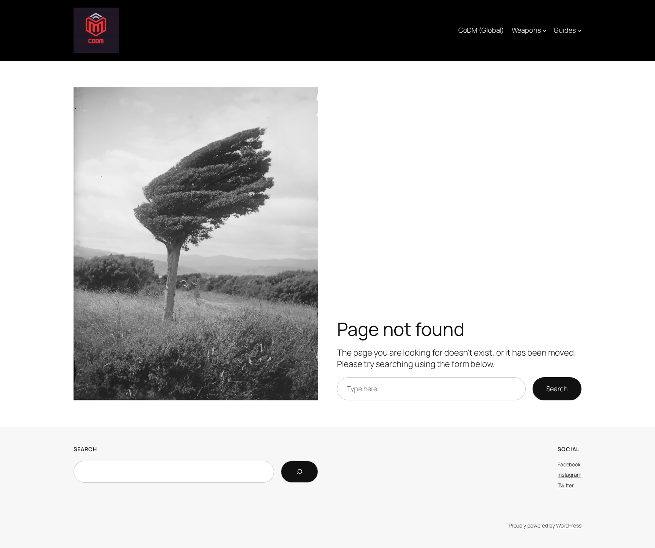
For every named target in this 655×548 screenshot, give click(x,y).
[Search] (299, 472)
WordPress (568, 525)
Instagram (569, 474)
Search (557, 388)
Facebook (569, 464)
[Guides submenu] (579, 30)
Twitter (566, 485)
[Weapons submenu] (544, 30)
